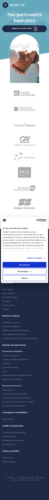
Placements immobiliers (12, 351)
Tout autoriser (24, 265)
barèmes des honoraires (29, 480)
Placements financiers (11, 386)
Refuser (24, 278)
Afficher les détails (34, 258)
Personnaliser (23, 271)
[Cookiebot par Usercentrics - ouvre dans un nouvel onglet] (36, 220)
